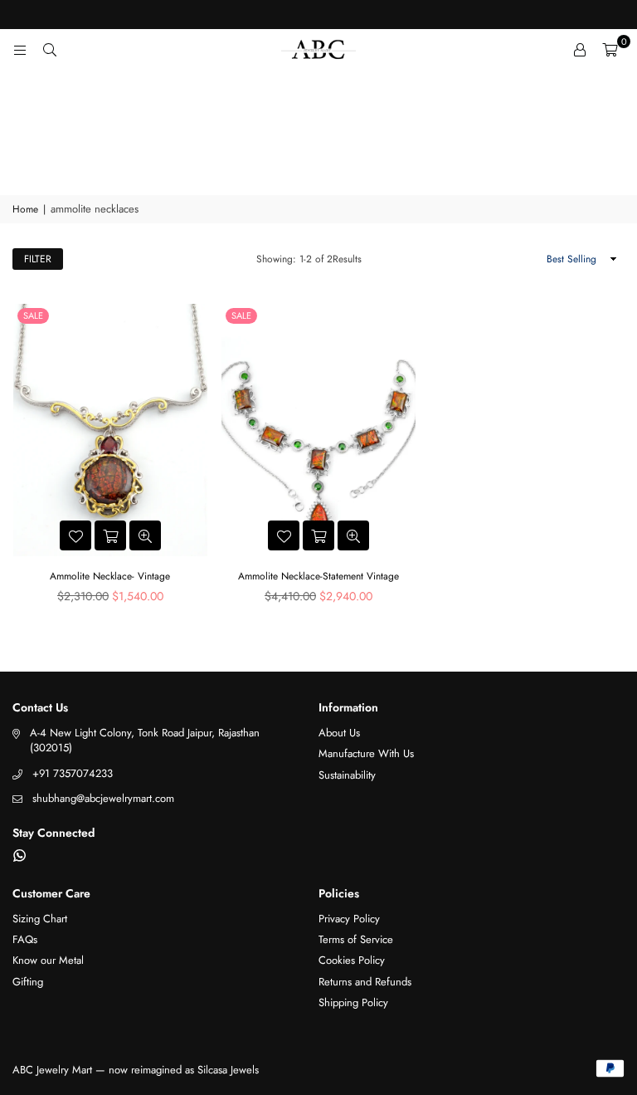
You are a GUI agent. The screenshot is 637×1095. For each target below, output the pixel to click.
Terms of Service (355, 939)
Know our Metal (48, 960)
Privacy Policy (349, 918)
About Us (339, 733)
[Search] (50, 49)
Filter (37, 259)
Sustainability (347, 775)
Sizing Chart (39, 918)
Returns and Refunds (364, 982)
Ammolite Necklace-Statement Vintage (318, 576)
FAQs (24, 939)
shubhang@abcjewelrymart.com (103, 798)
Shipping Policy (353, 1002)
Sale (33, 315)
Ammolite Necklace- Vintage (110, 576)
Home (25, 210)
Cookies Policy (351, 960)
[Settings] (580, 49)
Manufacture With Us (366, 753)
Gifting (27, 982)
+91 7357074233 (72, 773)
